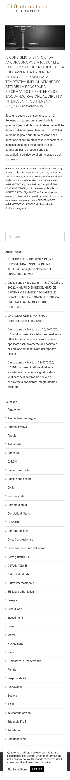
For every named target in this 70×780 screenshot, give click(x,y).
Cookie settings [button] (17, 769)
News (11, 652)
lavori (45, 196)
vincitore (40, 204)
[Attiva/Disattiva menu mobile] (63, 7)
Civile (11, 487)
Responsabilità (17, 678)
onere (34, 200)
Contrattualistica (18, 531)
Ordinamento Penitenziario (24, 661)
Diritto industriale (18, 574)
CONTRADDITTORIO (15, 188)
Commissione (32, 184)
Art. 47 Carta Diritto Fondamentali (40, 176)
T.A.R (11, 704)
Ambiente (14, 409)
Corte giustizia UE (19, 557)
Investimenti (15, 617)
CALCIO (12, 461)
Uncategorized (17, 739)
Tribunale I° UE (17, 721)
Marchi (12, 635)
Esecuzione (15, 609)
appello (53, 172)
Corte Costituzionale (20, 539)
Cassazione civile (18, 470)
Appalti (44, 172)
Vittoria (49, 204)
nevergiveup (24, 200)
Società (12, 695)
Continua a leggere (14, 208)
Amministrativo (17, 427)
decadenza (52, 188)
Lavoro (12, 626)
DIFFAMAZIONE (17, 565)
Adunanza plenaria (14, 172)
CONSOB (13, 522)
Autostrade (14, 444)
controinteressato (36, 188)
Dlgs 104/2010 (31, 192)
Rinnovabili (15, 687)
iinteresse (21, 196)
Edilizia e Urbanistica (21, 591)
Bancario (13, 453)
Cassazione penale (19, 479)
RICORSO (30, 204)
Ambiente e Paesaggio (22, 418)
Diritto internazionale (21, 583)
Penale (12, 669)
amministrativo (32, 172)
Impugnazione (34, 196)
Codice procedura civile (24, 180)
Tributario (14, 730)
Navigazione (15, 643)
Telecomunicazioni (19, 713)
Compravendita (17, 505)
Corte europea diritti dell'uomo (26, 548)
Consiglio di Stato (47, 168)
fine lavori (44, 192)
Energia (12, 600)
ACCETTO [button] (37, 769)
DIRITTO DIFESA (14, 192)
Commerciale (16, 496)
